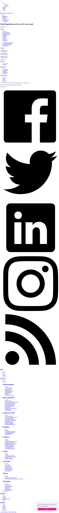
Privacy (1, 84)
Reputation (5, 35)
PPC (3, 2)
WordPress (5, 36)
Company (4, 77)
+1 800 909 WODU (4, 51)
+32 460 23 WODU (4, 57)
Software (4, 39)
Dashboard (5, 73)
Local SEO (5, 71)
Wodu (5, 13)
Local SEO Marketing (7, 44)
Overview (4, 31)
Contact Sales (2, 59)
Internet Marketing (6, 33)
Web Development (6, 32)
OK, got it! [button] (47, 509)
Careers (4, 78)
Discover (3, 493)
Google (6, 4)
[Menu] (0, 12)
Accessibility (15, 84)
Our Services (5, 63)
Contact (4, 10)
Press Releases (5, 45)
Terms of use (6, 84)
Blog (4, 79)
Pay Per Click (5, 69)
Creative (4, 37)
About (4, 9)
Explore (2, 502)
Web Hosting (5, 40)
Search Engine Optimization (8, 42)
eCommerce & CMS (6, 34)
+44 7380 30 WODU (4, 54)
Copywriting (5, 38)
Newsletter (5, 80)
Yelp (6, 3)
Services (4, 7)
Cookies (10, 84)
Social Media (5, 72)
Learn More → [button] (46, 506)
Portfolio (4, 8)
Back (4, 371)
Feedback (20, 84)
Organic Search (5, 70)
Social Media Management (8, 43)
